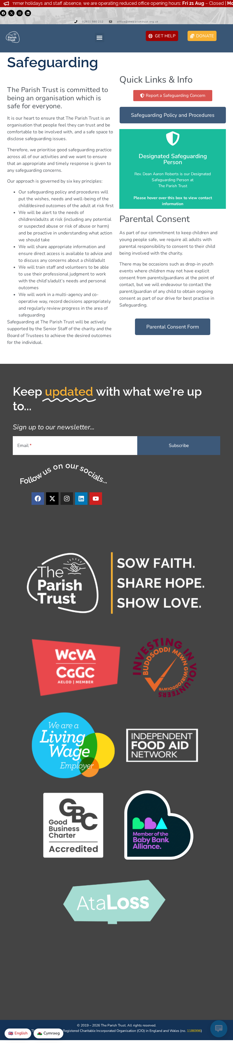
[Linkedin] (28, 13)
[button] (99, 37)
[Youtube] (96, 498)
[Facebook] (3, 13)
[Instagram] (19, 13)
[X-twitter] (11, 13)
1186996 (194, 1030)
